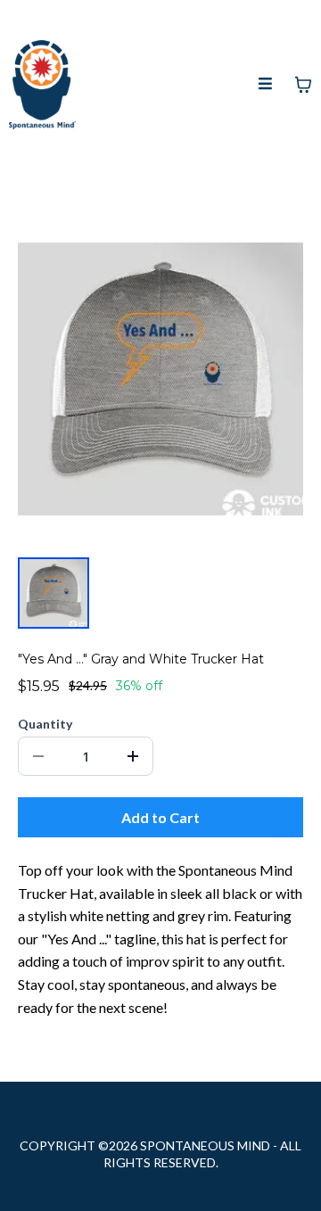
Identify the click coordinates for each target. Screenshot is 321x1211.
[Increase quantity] (133, 756)
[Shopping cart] (303, 85)
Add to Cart (160, 817)
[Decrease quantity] (38, 756)
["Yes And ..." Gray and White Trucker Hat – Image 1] (53, 593)
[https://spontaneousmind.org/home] (42, 84)
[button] (266, 85)
